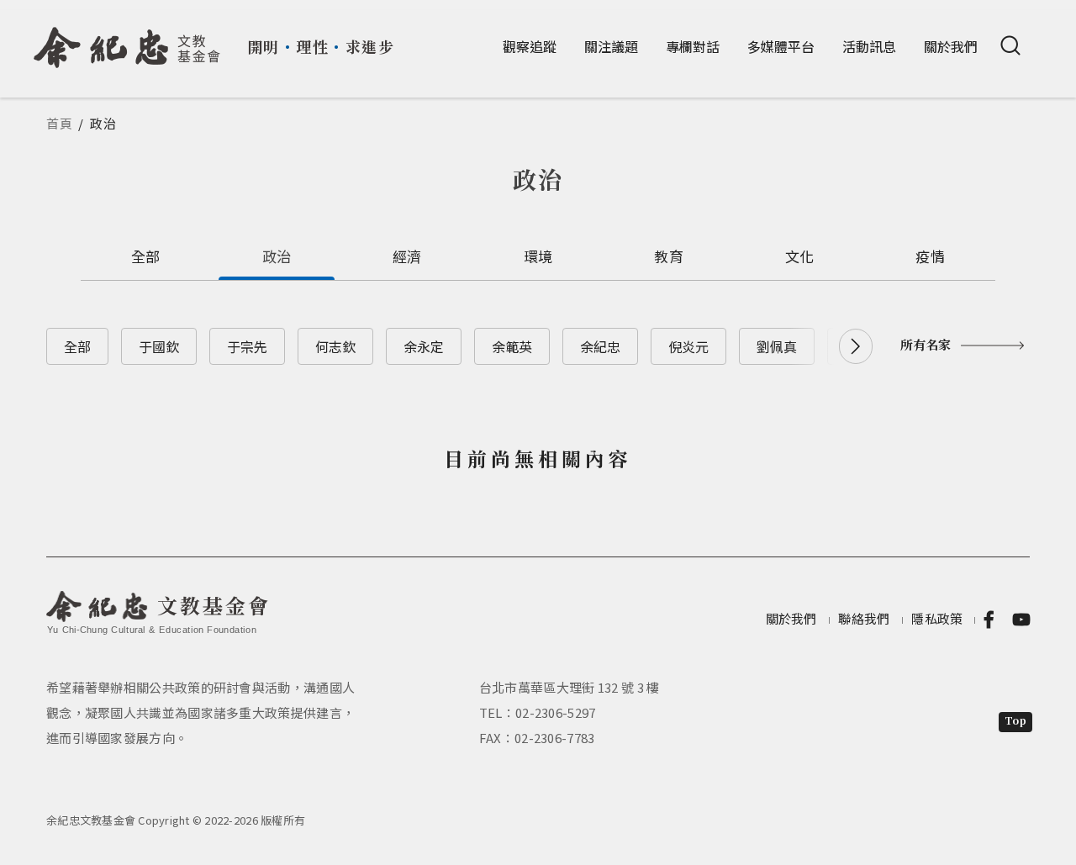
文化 (800, 255)
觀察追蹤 (529, 46)
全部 (146, 255)
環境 (538, 255)
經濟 (407, 255)
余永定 (424, 346)
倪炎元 (688, 346)
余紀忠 (600, 346)
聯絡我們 (863, 618)
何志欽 (335, 346)
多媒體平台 (781, 46)
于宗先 (247, 346)
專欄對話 (693, 46)
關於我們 (951, 46)
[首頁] (127, 41)
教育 (668, 255)
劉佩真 (777, 346)
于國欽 (159, 346)
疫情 (930, 255)
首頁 (59, 123)
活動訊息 (869, 46)
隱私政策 (937, 618)
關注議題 (611, 46)
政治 (277, 255)
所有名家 (925, 344)
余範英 (512, 346)
